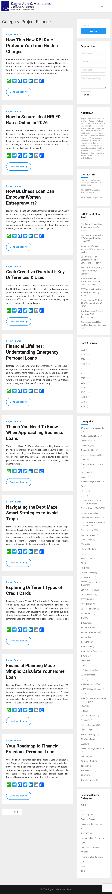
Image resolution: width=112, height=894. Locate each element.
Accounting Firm (88, 450)
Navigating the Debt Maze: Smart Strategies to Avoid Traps (32, 513)
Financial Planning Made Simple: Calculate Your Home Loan (35, 671)
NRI (82, 711)
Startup (84, 756)
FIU (82, 563)
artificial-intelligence (90, 455)
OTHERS (84, 852)
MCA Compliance (88, 684)
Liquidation (85, 661)
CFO (82, 496)
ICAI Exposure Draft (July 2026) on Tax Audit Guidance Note (93, 325)
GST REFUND (86, 604)
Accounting (86, 445)
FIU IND (84, 568)
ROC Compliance (88, 739)
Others (84, 720)
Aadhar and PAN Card (90, 436)
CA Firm (84, 491)
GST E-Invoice (87, 595)
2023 (83, 364)
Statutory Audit (88, 761)
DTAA (83, 544)
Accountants (86, 441)
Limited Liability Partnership (93, 838)
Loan (83, 679)
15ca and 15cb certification (93, 428)
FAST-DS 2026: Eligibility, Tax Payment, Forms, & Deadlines (93, 271)
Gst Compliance (88, 590)
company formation (89, 513)
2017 (83, 392)
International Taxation (90, 651)
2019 (83, 383)
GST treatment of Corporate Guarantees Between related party (91, 260)
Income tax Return (89, 632)
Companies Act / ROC (90, 508)
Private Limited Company (92, 857)
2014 (83, 406)
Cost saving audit (88, 535)
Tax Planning (86, 771)
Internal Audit (87, 646)
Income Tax (86, 627)
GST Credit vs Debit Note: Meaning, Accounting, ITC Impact (92, 292)
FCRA (83, 554)
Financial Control (88, 558)
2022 (83, 369)
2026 (83, 350)
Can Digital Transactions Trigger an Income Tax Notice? (91, 227)
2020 (83, 378)
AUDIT (83, 805)
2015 (83, 402)
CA (82, 486)
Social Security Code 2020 (92, 749)
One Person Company (90, 848)
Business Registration (90, 482)
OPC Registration (88, 716)
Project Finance (88, 730)
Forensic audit (87, 577)
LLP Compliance (88, 670)
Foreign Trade (87, 573)
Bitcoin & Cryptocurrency (92, 464)
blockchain (85, 472)
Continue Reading (19, 92)
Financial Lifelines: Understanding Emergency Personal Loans (32, 352)
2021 (83, 373)
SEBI (83, 744)
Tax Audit (85, 766)
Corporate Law (87, 530)
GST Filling (85, 599)
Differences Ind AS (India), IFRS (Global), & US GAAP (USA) (92, 303)
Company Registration (91, 518)
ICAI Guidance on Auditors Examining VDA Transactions (92, 314)
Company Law (87, 814)
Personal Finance (88, 725)
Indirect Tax (86, 637)
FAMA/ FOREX (87, 549)
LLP (82, 665)
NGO (83, 706)
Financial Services (89, 819)
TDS (83, 775)
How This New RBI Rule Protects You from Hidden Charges (32, 45)
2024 (83, 359)
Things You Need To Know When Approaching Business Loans (34, 432)
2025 (83, 355)
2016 (83, 397)
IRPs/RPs (85, 656)
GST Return (86, 613)
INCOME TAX (86, 833)
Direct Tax (85, 540)
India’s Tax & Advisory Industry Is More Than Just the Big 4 (92, 249)
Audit (83, 460)
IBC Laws (85, 623)
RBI (82, 862)
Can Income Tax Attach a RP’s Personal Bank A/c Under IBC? (92, 238)
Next (16, 812)
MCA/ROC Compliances (91, 689)
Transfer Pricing (88, 780)
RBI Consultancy (88, 734)
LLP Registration (88, 675)
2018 (83, 388)
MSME (83, 694)
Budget (84, 477)
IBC (82, 618)
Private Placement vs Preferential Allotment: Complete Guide (91, 281)
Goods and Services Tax (91, 824)
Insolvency (85, 642)
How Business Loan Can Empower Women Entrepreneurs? (30, 197)
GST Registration (88, 609)
